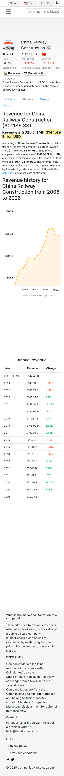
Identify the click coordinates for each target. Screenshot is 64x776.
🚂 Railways (12, 73)
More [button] (7, 105)
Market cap (10, 99)
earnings (7, 172)
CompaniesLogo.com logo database (30, 693)
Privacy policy (17, 746)
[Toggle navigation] (8, 11)
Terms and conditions (22, 753)
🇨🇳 (43, 54)
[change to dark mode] (57, 3)
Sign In (14, 3)
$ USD (45, 3)
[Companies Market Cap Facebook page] (8, 760)
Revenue (28, 99)
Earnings (44, 99)
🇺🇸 (28, 3)
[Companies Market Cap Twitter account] (12, 760)
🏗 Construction (35, 73)
